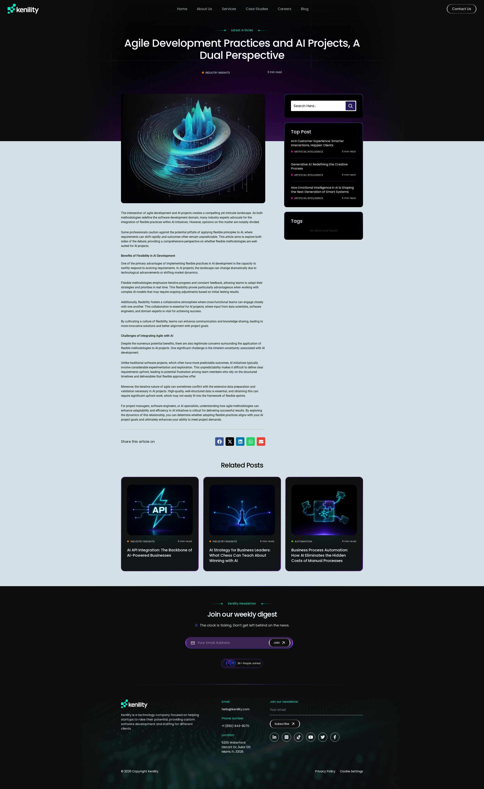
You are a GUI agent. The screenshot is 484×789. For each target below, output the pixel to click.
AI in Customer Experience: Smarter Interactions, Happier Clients (317, 143)
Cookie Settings (351, 771)
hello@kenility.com (236, 709)
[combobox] (318, 105)
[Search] (350, 105)
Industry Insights (218, 72)
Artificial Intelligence (308, 152)
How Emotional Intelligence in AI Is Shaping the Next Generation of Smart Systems (322, 189)
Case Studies (257, 8)
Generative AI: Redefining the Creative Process (319, 166)
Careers (284, 8)
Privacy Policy (325, 771)
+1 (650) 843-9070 (235, 726)
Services (229, 8)
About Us (204, 8)
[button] (219, 441)
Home (182, 8)
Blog (304, 8)
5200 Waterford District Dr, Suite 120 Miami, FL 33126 (236, 747)
